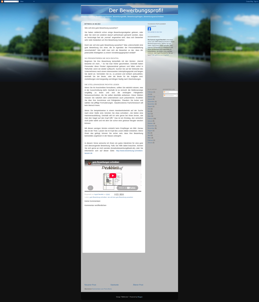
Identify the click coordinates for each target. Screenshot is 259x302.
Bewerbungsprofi (152, 26)
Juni (149, 109)
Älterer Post (138, 285)
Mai (149, 111)
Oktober (150, 96)
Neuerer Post (90, 285)
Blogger (140, 297)
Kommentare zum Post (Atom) (102, 289)
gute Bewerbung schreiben (98, 197)
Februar (150, 92)
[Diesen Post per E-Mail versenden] (115, 194)
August (150, 106)
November (151, 104)
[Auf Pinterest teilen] (123, 194)
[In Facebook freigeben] (121, 194)
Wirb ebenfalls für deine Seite (155, 32)
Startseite (114, 285)
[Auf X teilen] (119, 194)
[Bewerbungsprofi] (149, 30)
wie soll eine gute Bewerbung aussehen (120, 197)
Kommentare (169, 95)
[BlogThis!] (117, 194)
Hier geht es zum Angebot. (160, 55)
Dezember (151, 101)
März (149, 116)
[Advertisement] (114, 268)
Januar (150, 99)
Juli (149, 94)
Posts (167, 92)
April (149, 113)
